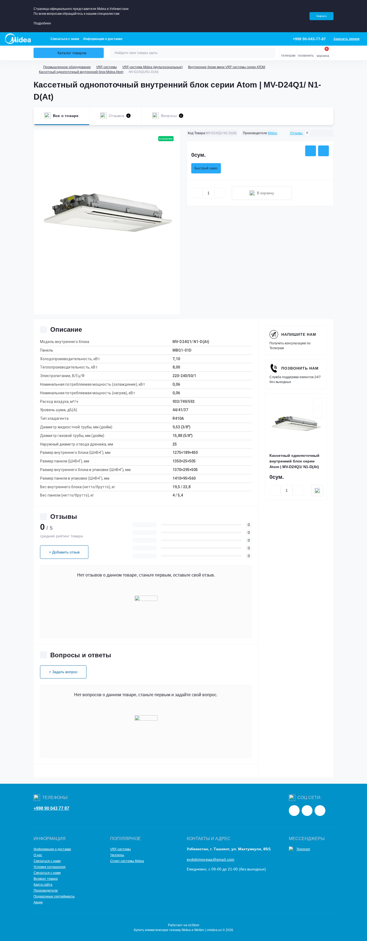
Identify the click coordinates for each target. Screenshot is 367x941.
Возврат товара (46, 879)
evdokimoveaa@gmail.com (211, 859)
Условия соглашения (50, 867)
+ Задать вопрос (63, 672)
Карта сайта (43, 885)
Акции (38, 902)
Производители (46, 890)
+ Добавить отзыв (64, 552)
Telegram (303, 849)
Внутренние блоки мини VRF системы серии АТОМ (226, 67)
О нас (38, 855)
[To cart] (317, 490)
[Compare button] (323, 150)
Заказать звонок (346, 39)
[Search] (270, 53)
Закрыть (321, 15)
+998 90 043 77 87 (51, 808)
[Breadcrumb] (36, 67)
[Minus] (197, 193)
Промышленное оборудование (67, 67)
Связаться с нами (65, 39)
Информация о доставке (103, 39)
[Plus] (220, 193)
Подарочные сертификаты (54, 896)
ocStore (193, 925)
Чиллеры (117, 855)
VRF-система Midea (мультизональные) (152, 67)
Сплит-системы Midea (127, 861)
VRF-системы (106, 67)
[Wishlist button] (310, 150)
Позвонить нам (300, 368)
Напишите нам (298, 334)
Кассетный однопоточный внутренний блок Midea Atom (81, 72)
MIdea (272, 133)
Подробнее (42, 23)
